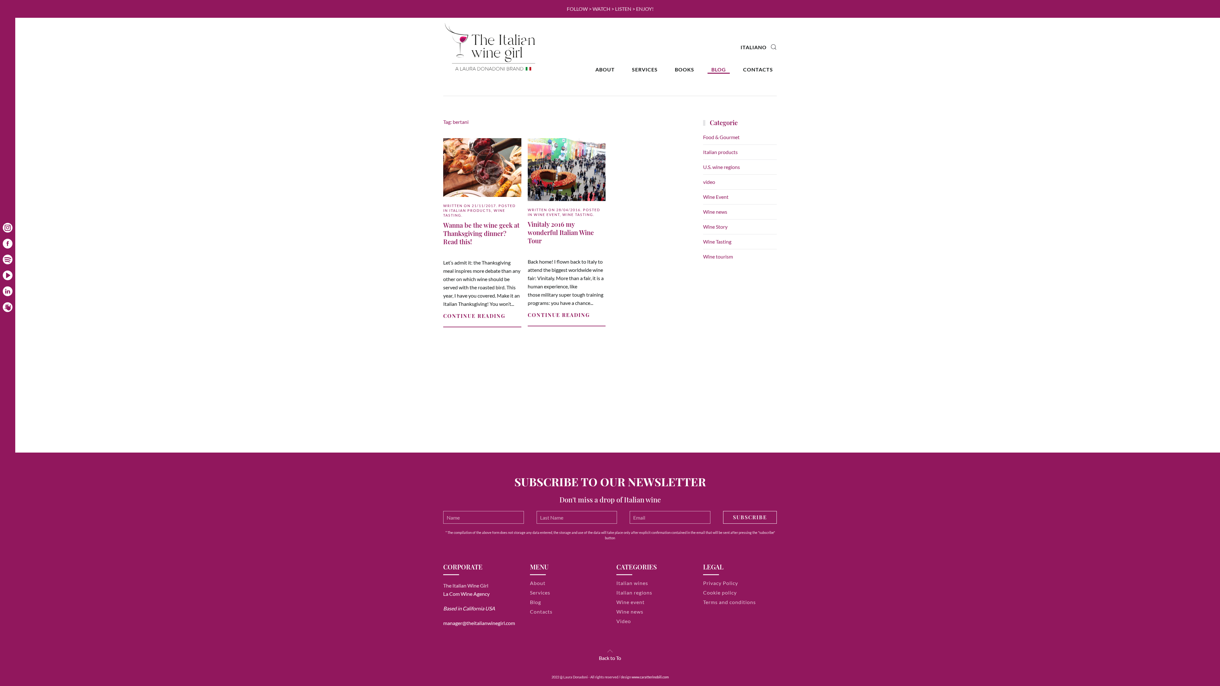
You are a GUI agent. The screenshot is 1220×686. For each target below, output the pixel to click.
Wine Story (715, 227)
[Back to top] (610, 651)
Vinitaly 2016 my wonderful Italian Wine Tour (561, 232)
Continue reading (474, 316)
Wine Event (547, 214)
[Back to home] (491, 47)
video (709, 182)
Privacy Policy (720, 583)
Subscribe (750, 517)
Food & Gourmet (721, 137)
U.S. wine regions (721, 167)
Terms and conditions (729, 602)
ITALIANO (754, 47)
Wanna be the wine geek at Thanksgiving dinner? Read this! (481, 233)
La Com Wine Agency (466, 594)
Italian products (470, 210)
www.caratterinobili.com (650, 677)
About (605, 69)
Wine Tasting (577, 214)
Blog (718, 69)
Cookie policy (720, 592)
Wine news (715, 212)
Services (645, 69)
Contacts (758, 69)
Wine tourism (718, 256)
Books (684, 69)
